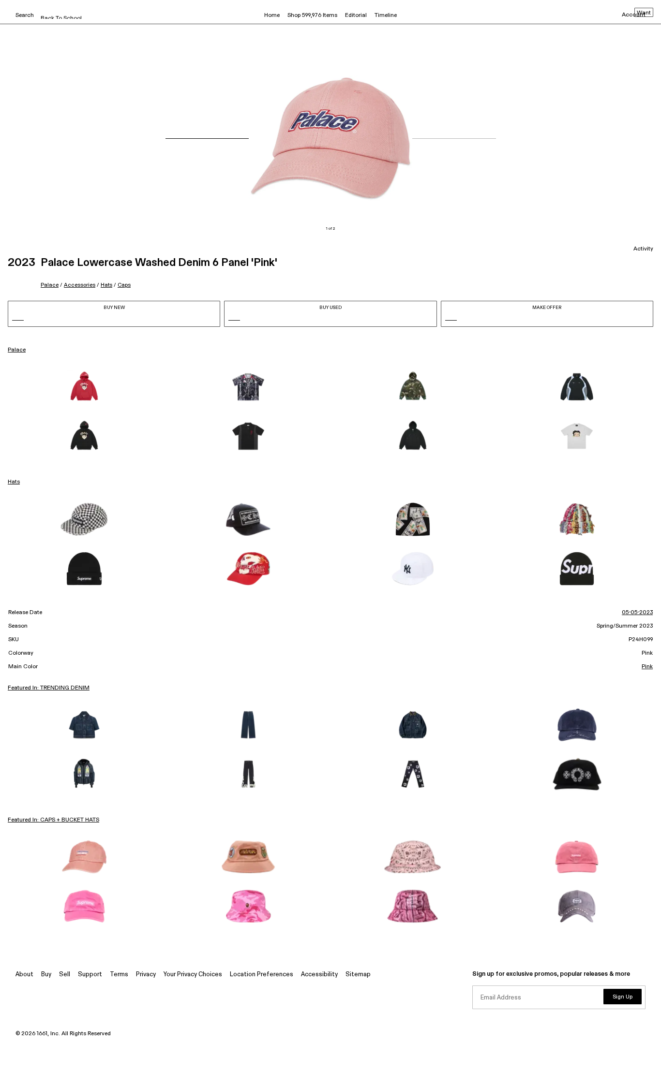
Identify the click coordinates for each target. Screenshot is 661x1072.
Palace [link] (17, 350)
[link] (84, 387)
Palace (50, 285)
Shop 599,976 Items (312, 15)
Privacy (146, 974)
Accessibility (319, 974)
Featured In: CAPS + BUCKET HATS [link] (53, 820)
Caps (124, 285)
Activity (643, 249)
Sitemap (358, 974)
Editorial (356, 15)
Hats (106, 285)
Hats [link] (14, 482)
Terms (119, 974)
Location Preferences (261, 974)
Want (644, 13)
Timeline (386, 15)
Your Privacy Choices (193, 974)
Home (272, 15)
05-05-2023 (637, 613)
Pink (647, 667)
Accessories (79, 285)
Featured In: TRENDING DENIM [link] (49, 688)
